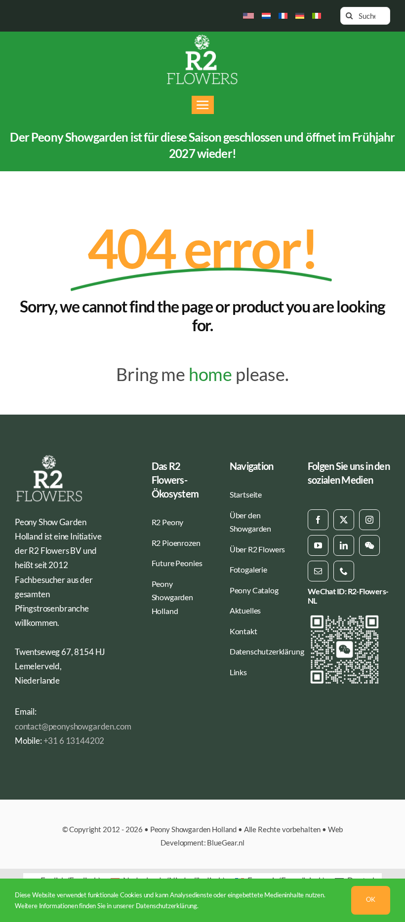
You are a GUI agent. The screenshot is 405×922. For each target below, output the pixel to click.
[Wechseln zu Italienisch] (316, 16)
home (210, 374)
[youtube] (318, 545)
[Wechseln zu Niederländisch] (266, 16)
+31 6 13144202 (74, 740)
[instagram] (369, 519)
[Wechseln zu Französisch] (283, 16)
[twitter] (343, 519)
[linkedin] (343, 545)
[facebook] (318, 519)
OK (370, 899)
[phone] (343, 571)
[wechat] (369, 545)
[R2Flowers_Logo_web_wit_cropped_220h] (202, 38)
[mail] (318, 571)
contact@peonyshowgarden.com (73, 726)
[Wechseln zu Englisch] (248, 16)
